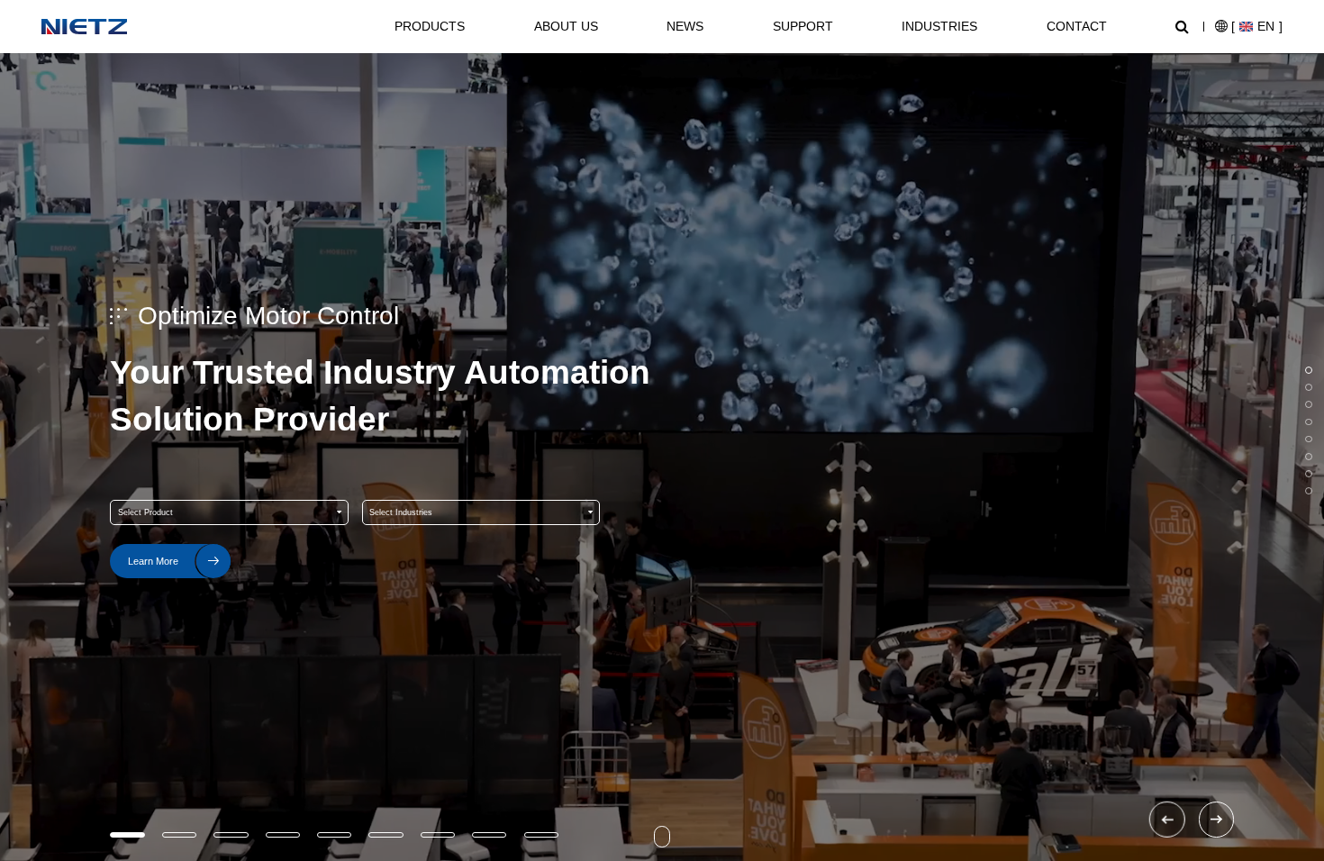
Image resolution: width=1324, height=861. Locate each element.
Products (429, 26)
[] (1257, 26)
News (685, 26)
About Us (566, 26)
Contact (1077, 26)
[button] (1167, 820)
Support (803, 26)
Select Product (145, 512)
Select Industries (400, 512)
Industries (939, 26)
